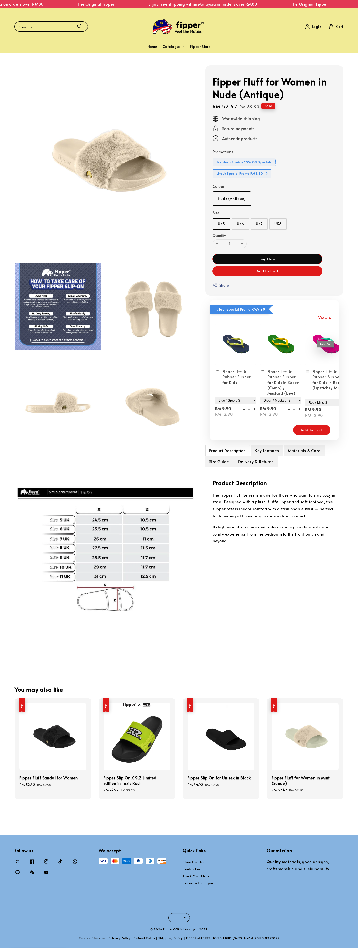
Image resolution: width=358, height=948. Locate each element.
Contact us (192, 869)
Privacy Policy (119, 938)
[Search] (80, 26)
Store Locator (194, 862)
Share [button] (224, 285)
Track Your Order (197, 876)
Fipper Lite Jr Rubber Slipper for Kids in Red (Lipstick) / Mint (327, 379)
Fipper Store (200, 46)
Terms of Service (92, 938)
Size (216, 212)
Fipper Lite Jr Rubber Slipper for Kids (236, 377)
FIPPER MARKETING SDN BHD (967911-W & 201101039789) (232, 938)
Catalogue (171, 46)
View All (326, 317)
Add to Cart (267, 270)
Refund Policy (144, 938)
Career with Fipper (198, 883)
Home (152, 46)
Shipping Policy (170, 938)
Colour (219, 186)
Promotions (223, 151)
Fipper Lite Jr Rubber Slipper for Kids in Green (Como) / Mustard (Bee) (283, 382)
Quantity (219, 235)
